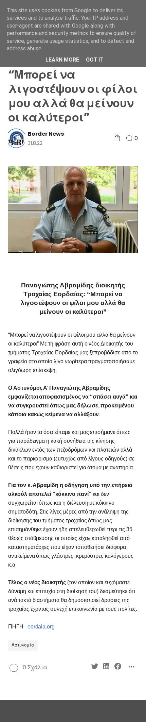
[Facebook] (118, 667)
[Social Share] (117, 138)
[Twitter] (95, 667)
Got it (95, 59)
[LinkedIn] (106, 667)
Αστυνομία (23, 645)
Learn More (62, 59)
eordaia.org (41, 626)
